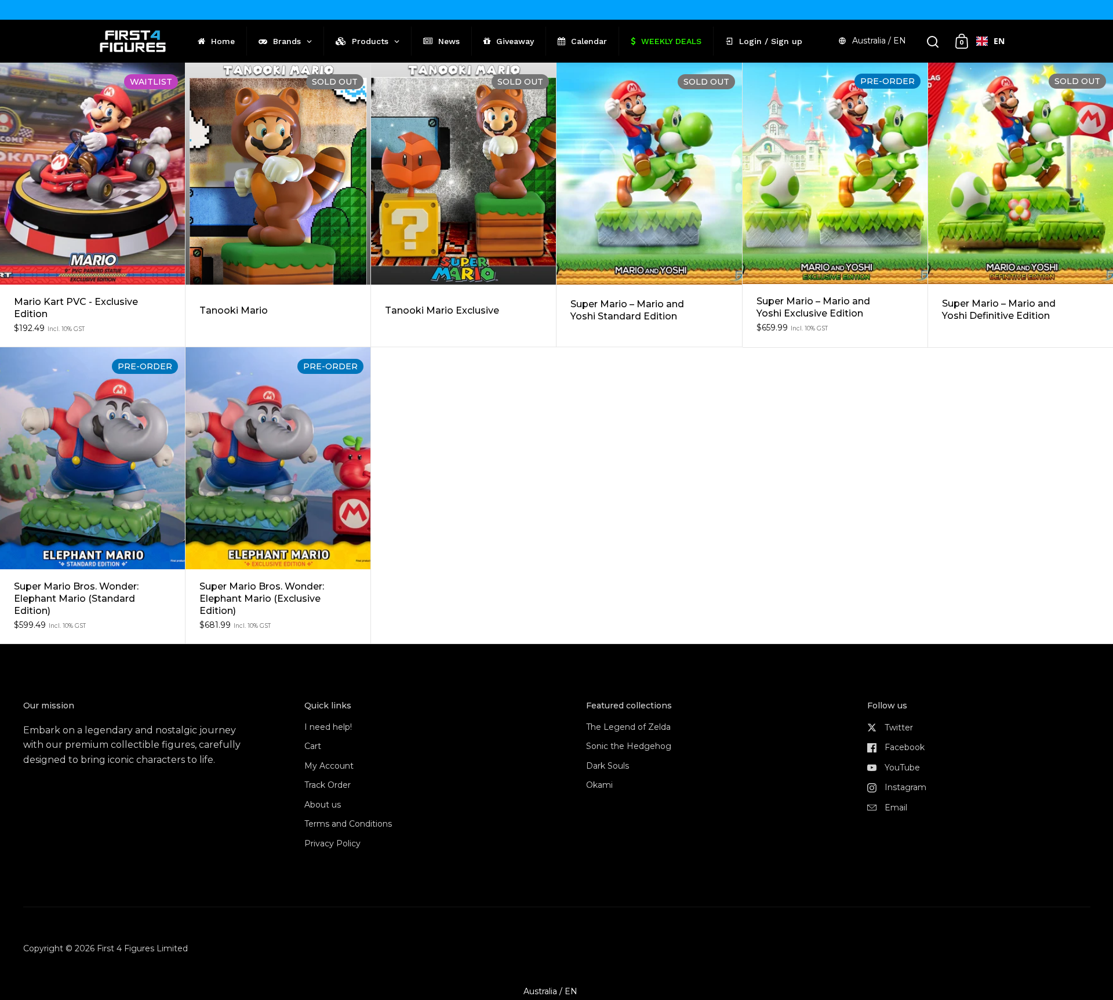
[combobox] (990, 41)
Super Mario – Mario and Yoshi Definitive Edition (1020, 204)
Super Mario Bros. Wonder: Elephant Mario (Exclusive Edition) (278, 495)
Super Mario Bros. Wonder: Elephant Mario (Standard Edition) (92, 495)
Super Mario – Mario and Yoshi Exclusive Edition (835, 204)
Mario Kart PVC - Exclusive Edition (92, 205)
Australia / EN (879, 40)
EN (999, 40)
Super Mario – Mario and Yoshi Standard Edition (648, 205)
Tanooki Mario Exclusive (463, 205)
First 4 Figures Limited (142, 948)
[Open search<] (933, 41)
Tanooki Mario (278, 205)
